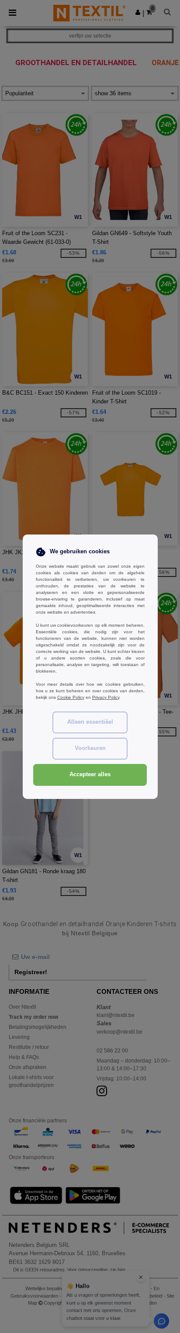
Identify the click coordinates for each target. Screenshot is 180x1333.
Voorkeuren (90, 748)
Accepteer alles (90, 774)
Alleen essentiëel (90, 722)
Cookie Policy (70, 697)
